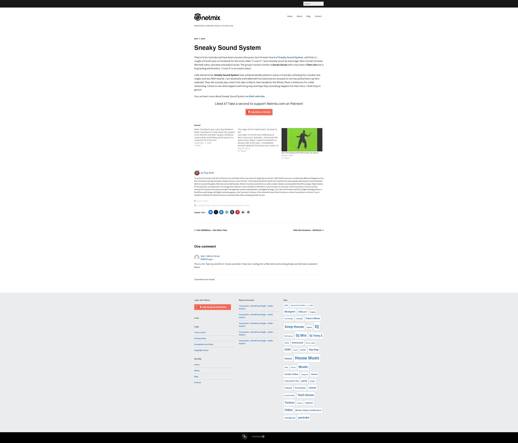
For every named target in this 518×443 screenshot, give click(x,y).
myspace (304, 374)
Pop (220, 205)
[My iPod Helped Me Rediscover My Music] (302, 139)
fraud (295, 350)
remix (312, 387)
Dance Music (313, 318)
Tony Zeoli (208, 172)
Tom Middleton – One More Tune (211, 230)
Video (205, 201)
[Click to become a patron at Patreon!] (259, 115)
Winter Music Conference (308, 410)
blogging (312, 312)
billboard (302, 311)
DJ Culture (289, 336)
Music (199, 201)
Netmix (314, 374)
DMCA (287, 343)
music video (291, 374)
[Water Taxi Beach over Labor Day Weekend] (216, 137)
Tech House (306, 395)
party (304, 380)
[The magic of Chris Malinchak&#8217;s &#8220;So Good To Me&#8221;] (259, 140)
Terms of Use (200, 332)
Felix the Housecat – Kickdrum (307, 230)
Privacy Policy (200, 338)
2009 (286, 305)
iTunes (293, 367)
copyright (299, 318)
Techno (289, 402)
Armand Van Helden (298, 305)
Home (289, 16)
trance (299, 403)
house (288, 358)
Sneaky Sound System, (291, 57)
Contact (318, 16)
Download (297, 342)
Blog (308, 16)
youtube (303, 417)
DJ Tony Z (315, 335)
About (299, 16)
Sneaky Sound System (233, 205)
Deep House (294, 326)
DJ (317, 326)
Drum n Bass (310, 343)
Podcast (288, 388)
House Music (307, 358)
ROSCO (204, 259)
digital (309, 327)
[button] (244, 436)
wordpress (290, 417)
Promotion (300, 387)
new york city (292, 380)
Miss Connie (212, 205)
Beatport (290, 311)
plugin (312, 381)
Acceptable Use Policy (203, 344)
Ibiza (286, 367)
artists (311, 305)
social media (290, 395)
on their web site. (255, 96)
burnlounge (289, 318)
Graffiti (303, 350)
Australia (201, 205)
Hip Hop (313, 349)
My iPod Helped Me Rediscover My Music (300, 152)
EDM (287, 349)
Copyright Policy (201, 350)
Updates (309, 403)
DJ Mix (301, 335)
